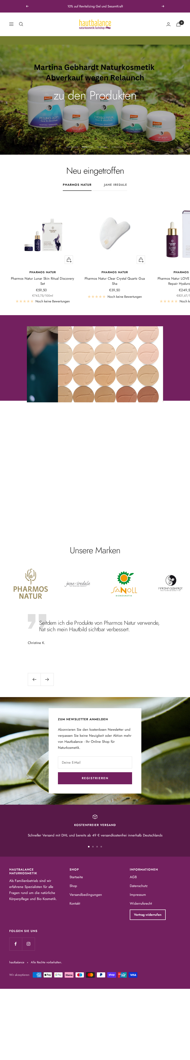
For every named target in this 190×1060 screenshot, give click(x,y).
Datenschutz (139, 885)
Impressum (138, 894)
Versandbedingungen (86, 894)
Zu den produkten (95, 501)
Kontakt (75, 903)
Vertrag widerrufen (148, 914)
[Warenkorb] (178, 24)
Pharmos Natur (77, 185)
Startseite (76, 877)
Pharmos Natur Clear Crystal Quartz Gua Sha (115, 281)
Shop (73, 885)
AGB (133, 877)
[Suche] (21, 24)
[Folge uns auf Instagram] (28, 944)
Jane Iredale (115, 185)
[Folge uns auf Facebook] (15, 944)
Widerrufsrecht (141, 903)
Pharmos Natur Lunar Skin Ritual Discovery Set (42, 281)
